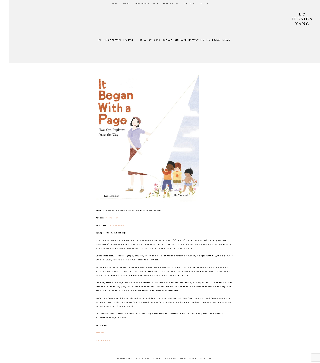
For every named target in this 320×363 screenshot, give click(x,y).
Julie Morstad (116, 225)
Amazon (100, 333)
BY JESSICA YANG (302, 19)
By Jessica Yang (124, 358)
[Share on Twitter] (164, 347)
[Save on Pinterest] (167, 347)
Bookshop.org (103, 340)
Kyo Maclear (111, 218)
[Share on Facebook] (161, 347)
